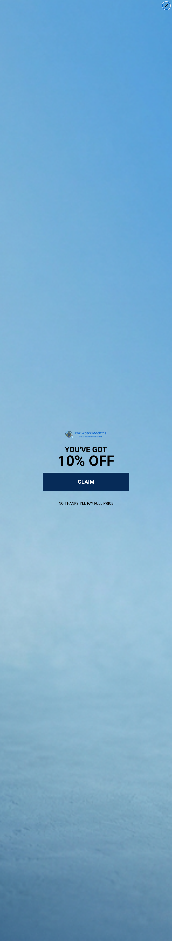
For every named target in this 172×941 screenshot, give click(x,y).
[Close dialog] (166, 6)
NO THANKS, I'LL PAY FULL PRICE (86, 503)
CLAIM (86, 482)
